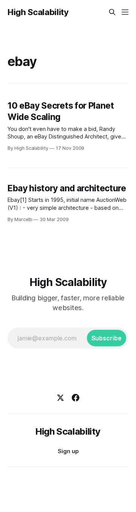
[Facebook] (75, 397)
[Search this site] (112, 12)
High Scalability (38, 12)
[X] (60, 397)
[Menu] (125, 12)
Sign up (68, 451)
